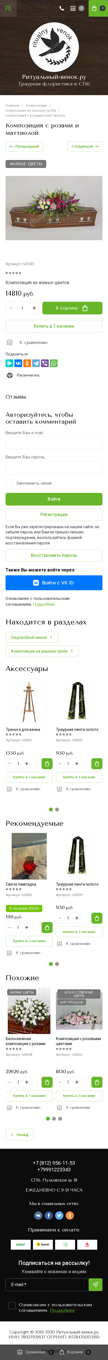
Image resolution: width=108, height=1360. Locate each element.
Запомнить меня (34, 483)
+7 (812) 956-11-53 (54, 1163)
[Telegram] (36, 363)
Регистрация (54, 514)
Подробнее (44, 604)
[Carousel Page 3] (60, 1119)
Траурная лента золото (77, 729)
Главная (12, 105)
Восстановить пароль (54, 555)
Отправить (95, 1284)
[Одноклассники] (27, 363)
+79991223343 (54, 1169)
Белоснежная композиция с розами (25, 1041)
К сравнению (33, 342)
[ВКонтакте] (18, 363)
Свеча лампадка (21, 884)
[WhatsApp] (54, 363)
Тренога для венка (23, 729)
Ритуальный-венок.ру (54, 77)
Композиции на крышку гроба (31, 110)
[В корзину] (47, 763)
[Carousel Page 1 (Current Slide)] (51, 809)
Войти (54, 499)
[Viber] (45, 363)
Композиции (36, 105)
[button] (8, 8)
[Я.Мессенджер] (9, 363)
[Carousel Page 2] (57, 809)
